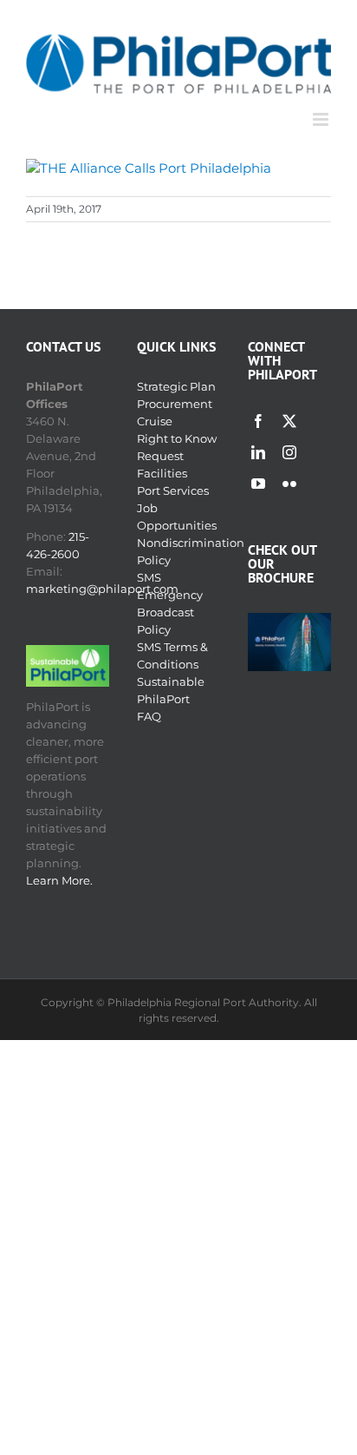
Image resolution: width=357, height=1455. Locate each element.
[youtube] (258, 483)
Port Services (173, 490)
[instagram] (289, 452)
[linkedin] (258, 452)
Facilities (162, 473)
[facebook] (258, 421)
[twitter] (289, 421)
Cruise (154, 421)
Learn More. (59, 880)
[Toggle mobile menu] (322, 119)
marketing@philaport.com (102, 589)
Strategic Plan (176, 386)
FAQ (149, 716)
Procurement (174, 404)
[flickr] (289, 483)
